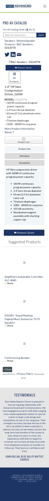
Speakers (10, 40)
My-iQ (31, 29)
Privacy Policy (25, 373)
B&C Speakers (25, 44)
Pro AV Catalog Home (14, 29)
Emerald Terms (9, 374)
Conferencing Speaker (17, 357)
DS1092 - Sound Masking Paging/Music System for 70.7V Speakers (22, 319)
